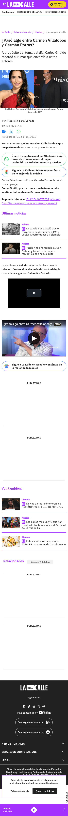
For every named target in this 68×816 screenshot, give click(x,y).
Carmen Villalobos (40, 561)
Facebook (4, 133)
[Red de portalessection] (63, 743)
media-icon (34, 810)
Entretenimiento (22, 32)
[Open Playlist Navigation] (64, 810)
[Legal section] (63, 760)
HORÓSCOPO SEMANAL (29, 12)
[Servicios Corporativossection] (63, 751)
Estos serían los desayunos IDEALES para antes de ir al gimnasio (44, 542)
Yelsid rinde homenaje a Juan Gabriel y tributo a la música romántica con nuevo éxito (41, 250)
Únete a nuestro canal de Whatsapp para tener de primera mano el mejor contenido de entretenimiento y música (37, 159)
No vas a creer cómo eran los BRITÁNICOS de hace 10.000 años (42, 505)
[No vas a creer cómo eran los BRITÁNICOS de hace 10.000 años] (11, 504)
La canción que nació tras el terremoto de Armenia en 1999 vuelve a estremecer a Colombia (41, 231)
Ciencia (26, 499)
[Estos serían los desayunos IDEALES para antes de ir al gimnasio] (11, 541)
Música (38, 32)
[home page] (34, 688)
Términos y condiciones (18, 772)
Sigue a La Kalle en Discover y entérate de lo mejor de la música (36, 172)
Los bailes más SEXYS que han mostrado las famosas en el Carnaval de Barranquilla (44, 524)
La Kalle (6, 32)
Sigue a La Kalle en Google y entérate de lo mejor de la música (37, 366)
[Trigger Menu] (4, 4)
